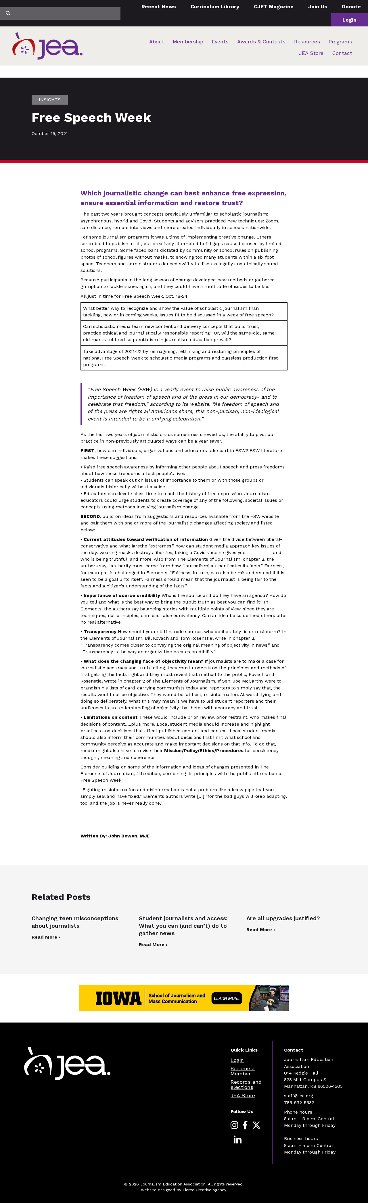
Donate (351, 6)
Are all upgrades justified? (284, 918)
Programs (340, 42)
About (156, 42)
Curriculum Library (215, 6)
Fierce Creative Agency (204, 1189)
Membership (188, 42)
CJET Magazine (274, 6)
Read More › (46, 937)
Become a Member (243, 1071)
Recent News (158, 6)
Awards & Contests (261, 42)
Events (220, 42)
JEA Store (311, 53)
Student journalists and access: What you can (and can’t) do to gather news (183, 926)
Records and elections (246, 1084)
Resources (307, 42)
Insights (50, 99)
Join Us (317, 6)
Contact (342, 53)
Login (349, 20)
